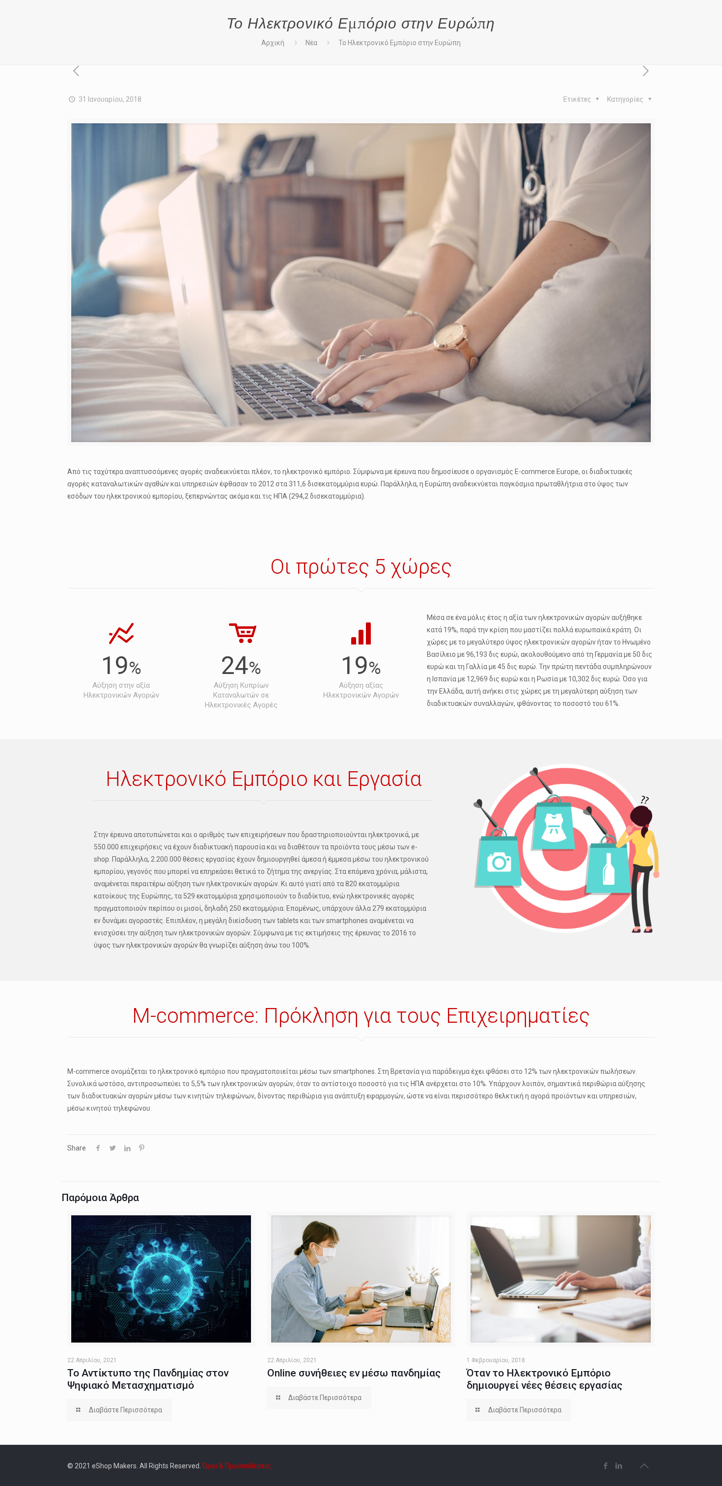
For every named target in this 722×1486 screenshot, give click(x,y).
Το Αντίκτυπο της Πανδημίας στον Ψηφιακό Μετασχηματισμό (147, 1379)
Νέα (311, 43)
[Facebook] (606, 1465)
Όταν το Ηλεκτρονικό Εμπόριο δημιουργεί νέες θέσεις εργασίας (544, 1379)
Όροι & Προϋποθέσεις (236, 1466)
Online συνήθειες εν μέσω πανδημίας (354, 1373)
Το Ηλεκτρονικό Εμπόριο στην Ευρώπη (399, 43)
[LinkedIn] (619, 1465)
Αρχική (272, 43)
